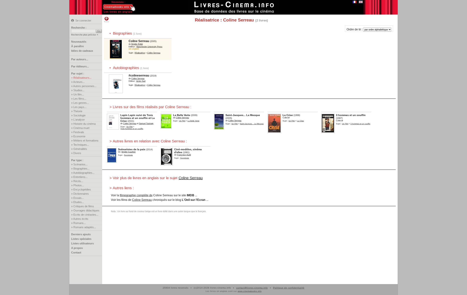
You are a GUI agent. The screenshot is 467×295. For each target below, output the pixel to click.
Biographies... (81, 168)
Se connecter (83, 20)
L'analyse (79, 119)
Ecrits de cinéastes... (85, 214)
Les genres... (81, 102)
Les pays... (79, 107)
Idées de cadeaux (82, 50)
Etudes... (78, 202)
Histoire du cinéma (84, 123)
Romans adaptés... (84, 227)
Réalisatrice (140, 53)
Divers (77, 153)
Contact (76, 252)
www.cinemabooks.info (250, 291)
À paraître (77, 46)
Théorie (77, 111)
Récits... (78, 181)
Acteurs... (79, 81)
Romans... (79, 223)
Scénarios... (80, 164)
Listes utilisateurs (82, 243)
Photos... (78, 185)
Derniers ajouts (81, 234)
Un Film (129, 127)
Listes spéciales (81, 238)
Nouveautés (78, 41)
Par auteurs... (79, 59)
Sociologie (79, 115)
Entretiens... (80, 176)
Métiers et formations (86, 140)
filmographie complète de (136, 195)
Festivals (78, 132)
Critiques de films (83, 206)
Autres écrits (80, 218)
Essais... (78, 197)
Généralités (80, 148)
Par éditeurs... (80, 66)
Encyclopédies (82, 189)
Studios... (78, 90)
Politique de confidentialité (288, 288)
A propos (77, 247)
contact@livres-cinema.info (252, 288)
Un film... (78, 94)
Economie (79, 136)
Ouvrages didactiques (86, 210)
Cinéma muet (81, 127)
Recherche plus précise (83, 35)
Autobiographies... (83, 172)
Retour (106, 22)
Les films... (79, 98)
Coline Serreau (191, 178)
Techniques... (81, 144)
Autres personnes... (85, 86)
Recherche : (78, 27)
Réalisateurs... (82, 77)
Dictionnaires (81, 193)
